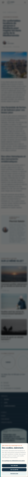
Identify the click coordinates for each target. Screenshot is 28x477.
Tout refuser (14, 465)
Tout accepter (14, 469)
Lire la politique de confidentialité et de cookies (13, 460)
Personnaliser (14, 473)
